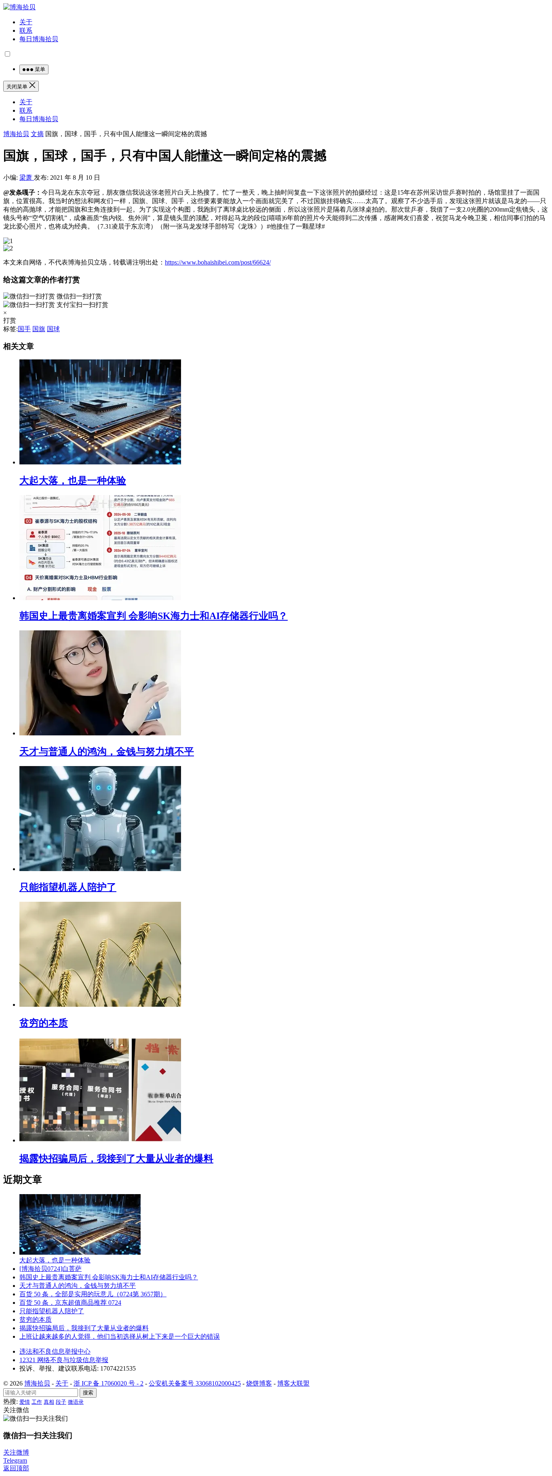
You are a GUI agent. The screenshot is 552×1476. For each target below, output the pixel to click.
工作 (37, 1402)
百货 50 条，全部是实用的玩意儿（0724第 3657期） (92, 1294)
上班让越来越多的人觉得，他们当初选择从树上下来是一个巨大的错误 (119, 1336)
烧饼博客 (259, 1383)
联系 (25, 30)
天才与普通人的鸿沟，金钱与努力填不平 (106, 751)
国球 (53, 328)
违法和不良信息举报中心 (55, 1351)
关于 (25, 22)
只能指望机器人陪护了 (67, 887)
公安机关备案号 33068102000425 (195, 1383)
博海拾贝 (16, 133)
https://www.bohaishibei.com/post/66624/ (218, 262)
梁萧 (26, 177)
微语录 (76, 1402)
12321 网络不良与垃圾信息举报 (63, 1359)
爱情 (24, 1402)
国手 (24, 328)
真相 (49, 1402)
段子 (61, 1402)
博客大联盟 (293, 1383)
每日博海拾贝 (38, 39)
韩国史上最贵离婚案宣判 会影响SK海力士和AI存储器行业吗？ (153, 616)
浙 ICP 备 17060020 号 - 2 (108, 1383)
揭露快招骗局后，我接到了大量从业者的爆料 (116, 1158)
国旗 (38, 328)
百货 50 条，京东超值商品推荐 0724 (70, 1302)
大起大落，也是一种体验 (72, 480)
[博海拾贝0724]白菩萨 (50, 1268)
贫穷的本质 (43, 1023)
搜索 (88, 1393)
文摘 (37, 133)
